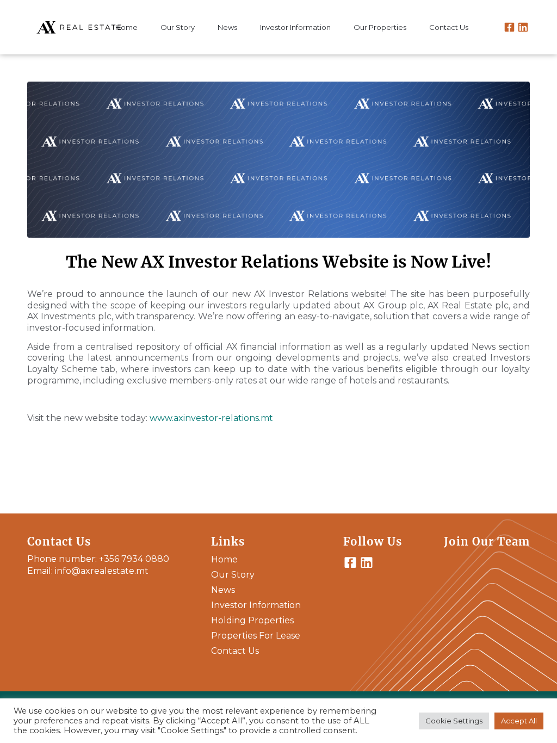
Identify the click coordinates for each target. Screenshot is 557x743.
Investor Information (256, 605)
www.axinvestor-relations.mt (212, 418)
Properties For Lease (255, 635)
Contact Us (235, 651)
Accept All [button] (519, 720)
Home (224, 559)
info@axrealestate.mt (101, 571)
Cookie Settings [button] (453, 720)
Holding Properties (252, 620)
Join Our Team (487, 541)
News (223, 590)
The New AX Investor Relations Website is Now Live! (279, 261)
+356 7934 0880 (134, 559)
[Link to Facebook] (509, 29)
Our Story (233, 574)
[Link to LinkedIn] (523, 29)
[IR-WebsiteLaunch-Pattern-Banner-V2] (278, 160)
